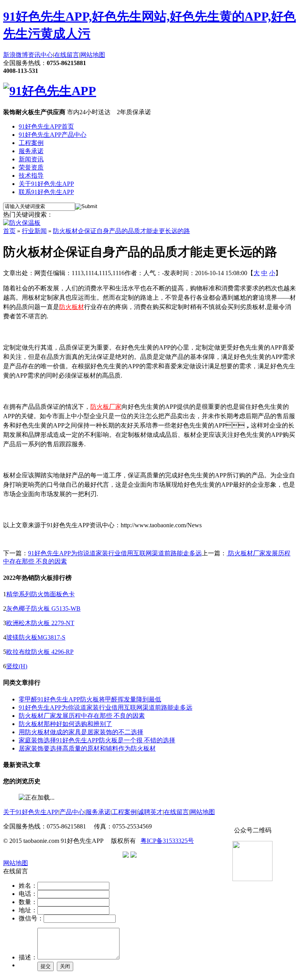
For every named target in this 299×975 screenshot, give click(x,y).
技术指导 (31, 175)
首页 (9, 231)
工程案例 (31, 143)
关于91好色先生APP (46, 183)
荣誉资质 (31, 167)
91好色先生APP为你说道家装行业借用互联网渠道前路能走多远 (115, 553)
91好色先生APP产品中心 (52, 134)
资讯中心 (40, 54)
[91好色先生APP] (49, 91)
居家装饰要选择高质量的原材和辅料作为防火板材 (87, 748)
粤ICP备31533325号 (167, 840)
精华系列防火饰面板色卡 (40, 594)
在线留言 (66, 54)
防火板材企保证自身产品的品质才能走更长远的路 (121, 231)
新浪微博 (15, 54)
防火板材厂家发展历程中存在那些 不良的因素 (82, 715)
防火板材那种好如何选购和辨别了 (65, 724)
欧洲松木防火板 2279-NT (40, 623)
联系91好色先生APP (46, 192)
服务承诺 (31, 151)
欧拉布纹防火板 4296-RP (40, 651)
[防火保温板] (21, 222)
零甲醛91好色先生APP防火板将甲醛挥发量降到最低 (90, 699)
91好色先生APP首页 (46, 126)
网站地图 (92, 54)
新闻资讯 (31, 159)
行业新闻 (34, 231)
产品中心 (72, 812)
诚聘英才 (150, 812)
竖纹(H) (16, 666)
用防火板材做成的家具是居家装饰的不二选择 (81, 732)
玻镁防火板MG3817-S (35, 637)
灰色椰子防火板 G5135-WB (43, 608)
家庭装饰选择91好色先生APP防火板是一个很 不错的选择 (97, 740)
